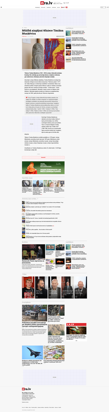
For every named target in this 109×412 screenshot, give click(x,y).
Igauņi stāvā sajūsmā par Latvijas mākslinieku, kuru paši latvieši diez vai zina (49, 190)
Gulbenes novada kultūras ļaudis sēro (59, 266)
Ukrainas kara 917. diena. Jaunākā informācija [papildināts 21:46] (41, 218)
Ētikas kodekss (51, 407)
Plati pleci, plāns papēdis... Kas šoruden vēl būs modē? (39, 229)
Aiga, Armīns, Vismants (58, 3)
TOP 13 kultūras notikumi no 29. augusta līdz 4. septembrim (49, 253)
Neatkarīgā (37, 7)
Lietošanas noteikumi (40, 407)
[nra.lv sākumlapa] (46, 3)
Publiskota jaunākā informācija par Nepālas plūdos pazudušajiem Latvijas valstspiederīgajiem (34, 324)
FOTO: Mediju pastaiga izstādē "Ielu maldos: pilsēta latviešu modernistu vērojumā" (59, 190)
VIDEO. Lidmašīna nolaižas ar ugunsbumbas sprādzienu (79, 45)
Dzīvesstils (43, 7)
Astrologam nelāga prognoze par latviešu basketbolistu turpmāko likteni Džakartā (43, 222)
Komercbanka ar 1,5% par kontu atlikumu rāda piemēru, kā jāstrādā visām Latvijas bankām (43, 237)
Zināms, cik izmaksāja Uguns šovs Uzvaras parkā (38, 233)
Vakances (56, 407)
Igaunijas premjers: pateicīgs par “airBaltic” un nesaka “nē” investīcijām (43, 206)
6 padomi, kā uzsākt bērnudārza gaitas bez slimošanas (39, 210)
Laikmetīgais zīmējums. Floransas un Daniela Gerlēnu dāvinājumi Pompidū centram (27, 190)
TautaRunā (49, 7)
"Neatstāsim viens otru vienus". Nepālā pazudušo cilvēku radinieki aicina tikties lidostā (78, 52)
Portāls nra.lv (24, 36)
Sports (58, 7)
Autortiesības (47, 407)
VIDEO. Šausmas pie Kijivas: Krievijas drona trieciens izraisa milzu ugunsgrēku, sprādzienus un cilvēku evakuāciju (55, 339)
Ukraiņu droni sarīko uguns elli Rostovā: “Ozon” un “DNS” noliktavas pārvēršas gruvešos (56, 319)
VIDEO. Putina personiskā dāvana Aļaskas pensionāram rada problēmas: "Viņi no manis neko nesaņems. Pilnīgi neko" (44, 203)
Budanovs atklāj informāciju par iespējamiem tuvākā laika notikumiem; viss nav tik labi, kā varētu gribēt (32, 363)
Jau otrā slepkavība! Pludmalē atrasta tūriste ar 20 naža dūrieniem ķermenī (79, 59)
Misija (30, 407)
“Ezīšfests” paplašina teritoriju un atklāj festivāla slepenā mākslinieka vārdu (59, 254)
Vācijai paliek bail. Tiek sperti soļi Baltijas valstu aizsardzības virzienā (78, 32)
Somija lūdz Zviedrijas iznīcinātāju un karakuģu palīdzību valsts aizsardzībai (79, 39)
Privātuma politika (34, 407)
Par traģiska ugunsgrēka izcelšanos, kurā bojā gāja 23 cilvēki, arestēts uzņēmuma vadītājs (42, 214)
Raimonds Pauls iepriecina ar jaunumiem (33, 262)
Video (24, 274)
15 (53, 225)
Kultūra (25, 27)
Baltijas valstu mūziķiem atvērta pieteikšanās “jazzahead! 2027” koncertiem (50, 267)
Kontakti (59, 407)
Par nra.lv (23, 407)
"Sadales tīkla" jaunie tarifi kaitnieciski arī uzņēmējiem (39, 225)
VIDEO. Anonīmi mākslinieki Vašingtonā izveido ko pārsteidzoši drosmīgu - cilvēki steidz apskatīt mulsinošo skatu (37, 191)
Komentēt (43, 157)
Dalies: (38, 154)
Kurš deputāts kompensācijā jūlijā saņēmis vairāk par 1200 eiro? (54, 361)
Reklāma (27, 407)
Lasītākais (69, 28)
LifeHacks (54, 7)
